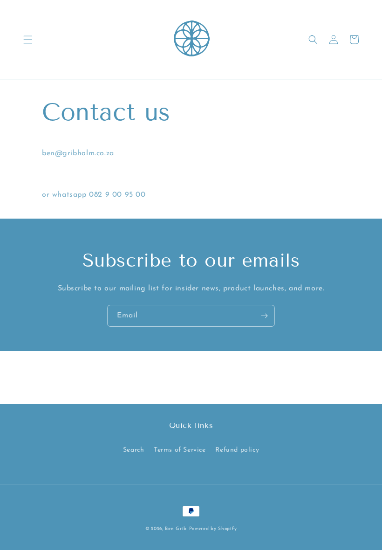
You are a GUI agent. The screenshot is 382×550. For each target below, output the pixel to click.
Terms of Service (180, 450)
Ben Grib (176, 528)
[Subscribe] (264, 316)
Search (133, 450)
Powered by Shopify (213, 528)
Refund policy (237, 450)
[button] (28, 39)
